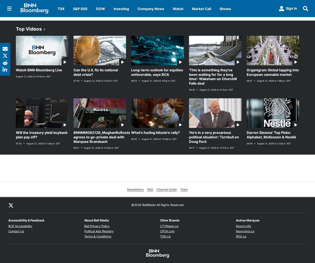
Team (184, 189)
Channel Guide (166, 189)
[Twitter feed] (11, 205)
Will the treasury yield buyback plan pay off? (42, 134)
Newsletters (135, 189)
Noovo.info (243, 226)
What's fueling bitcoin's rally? (155, 132)
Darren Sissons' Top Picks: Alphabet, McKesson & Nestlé (271, 134)
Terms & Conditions (97, 236)
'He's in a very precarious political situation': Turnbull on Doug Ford (214, 137)
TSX (61, 9)
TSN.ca (165, 236)
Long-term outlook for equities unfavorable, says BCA (157, 72)
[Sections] (9, 8)
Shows (225, 9)
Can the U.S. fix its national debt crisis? (96, 72)
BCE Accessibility (20, 226)
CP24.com (167, 231)
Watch (178, 9)
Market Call (201, 9)
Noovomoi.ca (245, 231)
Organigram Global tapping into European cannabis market (273, 72)
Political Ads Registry (99, 231)
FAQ (150, 189)
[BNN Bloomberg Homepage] (34, 8)
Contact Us (16, 231)
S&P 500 (80, 9)
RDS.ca (241, 236)
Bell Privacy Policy (97, 226)
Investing (121, 9)
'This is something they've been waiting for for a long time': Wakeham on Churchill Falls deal (213, 76)
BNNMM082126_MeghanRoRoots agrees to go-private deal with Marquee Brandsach (100, 137)
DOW (100, 9)
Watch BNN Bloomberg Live (39, 70)
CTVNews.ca (169, 226)
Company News (151, 9)
